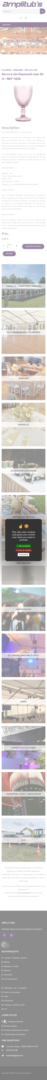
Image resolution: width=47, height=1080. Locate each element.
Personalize (23, 554)
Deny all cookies (24, 550)
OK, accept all (24, 546)
